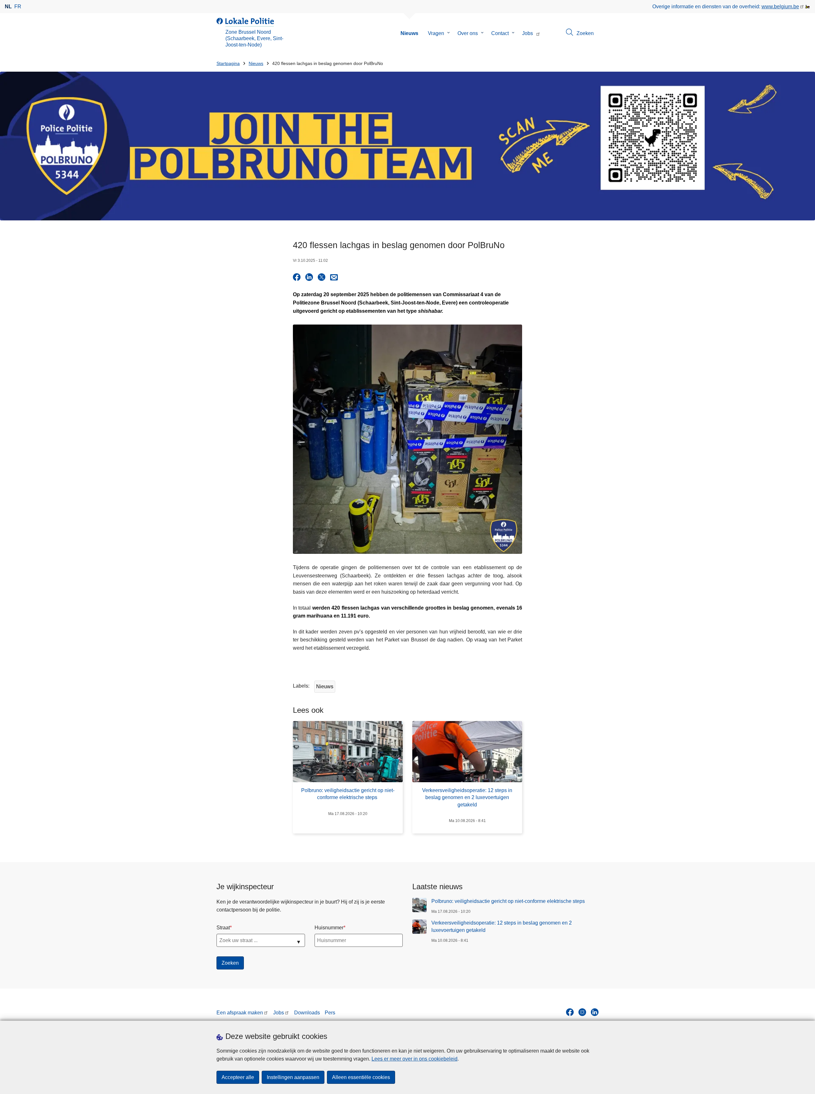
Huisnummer (329, 927)
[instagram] (582, 1012)
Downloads (307, 1012)
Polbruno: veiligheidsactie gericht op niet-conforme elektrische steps (508, 901)
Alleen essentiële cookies (361, 1077)
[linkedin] (595, 1012)
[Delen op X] (321, 277)
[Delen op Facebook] (297, 277)
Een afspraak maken (239, 1012)
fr (17, 6)
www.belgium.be (780, 6)
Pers (330, 1012)
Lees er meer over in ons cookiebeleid (414, 1059)
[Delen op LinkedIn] (309, 277)
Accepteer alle (238, 1077)
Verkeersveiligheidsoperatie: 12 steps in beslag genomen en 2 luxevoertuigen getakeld (501, 926)
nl (8, 6)
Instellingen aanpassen (293, 1077)
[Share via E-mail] (334, 277)
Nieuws (409, 33)
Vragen (436, 33)
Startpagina (228, 63)
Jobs (527, 33)
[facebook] (570, 1012)
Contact (500, 33)
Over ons (467, 33)
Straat (223, 927)
